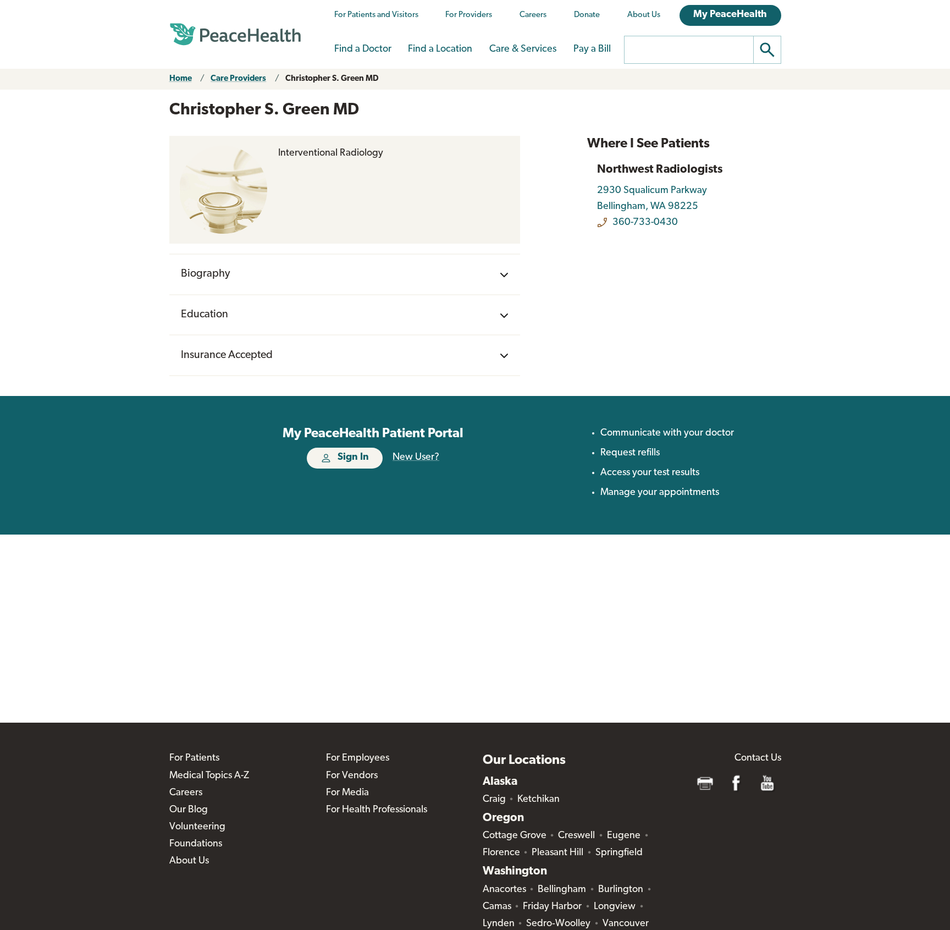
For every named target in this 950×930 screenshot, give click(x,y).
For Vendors (352, 776)
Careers (533, 15)
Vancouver (626, 924)
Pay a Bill (592, 49)
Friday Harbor (552, 907)
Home (180, 79)
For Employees (357, 758)
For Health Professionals (376, 810)
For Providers (468, 15)
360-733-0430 (645, 223)
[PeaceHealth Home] (235, 34)
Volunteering (197, 827)
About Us (643, 15)
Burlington (620, 890)
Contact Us (757, 758)
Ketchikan (538, 800)
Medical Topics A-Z (209, 776)
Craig (494, 800)
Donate (587, 15)
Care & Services (522, 49)
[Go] (767, 50)
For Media (347, 793)
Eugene (623, 836)
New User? (416, 458)
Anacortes (504, 890)
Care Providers (238, 79)
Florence (501, 853)
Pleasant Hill (557, 853)
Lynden (499, 924)
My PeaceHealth (730, 15)
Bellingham (562, 890)
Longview (615, 907)
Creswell (576, 836)
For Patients (194, 758)
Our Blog (188, 810)
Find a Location (440, 49)
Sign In (353, 458)
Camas (497, 907)
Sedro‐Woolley (558, 924)
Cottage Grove (514, 836)
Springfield (619, 853)
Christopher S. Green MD (332, 79)
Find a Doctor (362, 49)
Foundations (195, 844)
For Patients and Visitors (376, 15)
